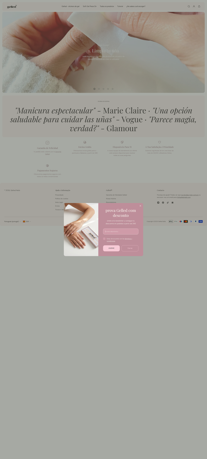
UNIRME (111, 248)
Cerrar (130, 248)
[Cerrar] (140, 206)
